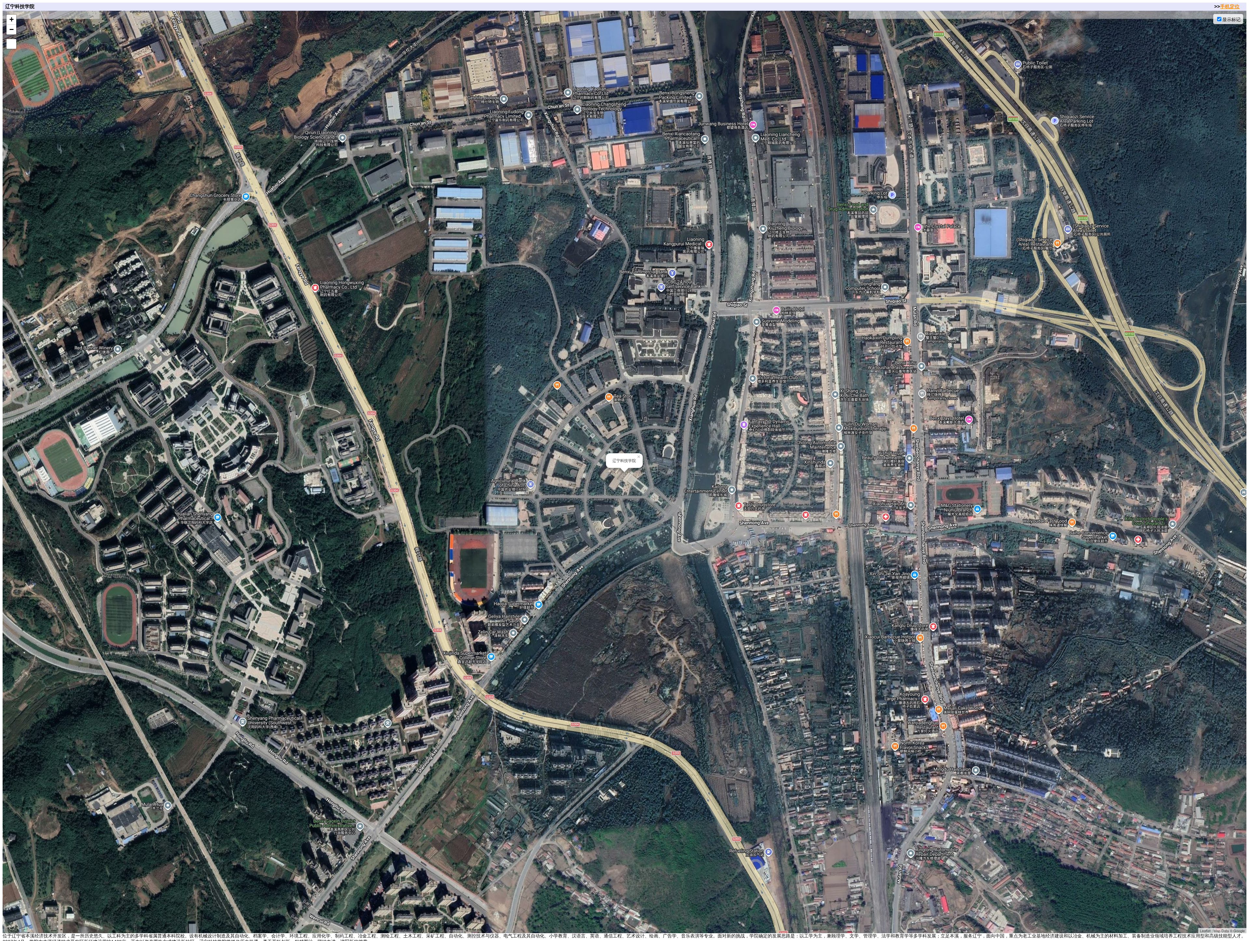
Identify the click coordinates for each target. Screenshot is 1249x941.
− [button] (11, 29)
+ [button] (11, 19)
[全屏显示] (11, 44)
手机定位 (1230, 6)
